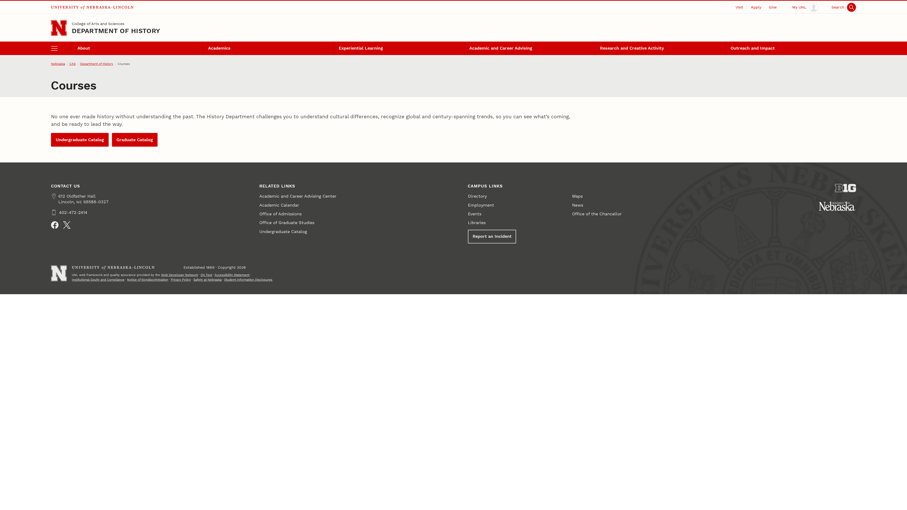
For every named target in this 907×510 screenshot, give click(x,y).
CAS (72, 64)
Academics (219, 48)
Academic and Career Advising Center (297, 196)
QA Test (206, 275)
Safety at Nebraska (207, 279)
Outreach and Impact (753, 48)
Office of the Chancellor (597, 213)
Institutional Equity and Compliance (98, 279)
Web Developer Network (179, 275)
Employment (481, 205)
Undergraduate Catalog (80, 139)
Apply (756, 7)
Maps (577, 196)
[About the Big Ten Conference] (845, 188)
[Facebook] (55, 225)
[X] (67, 225)
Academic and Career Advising (500, 48)
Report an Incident (492, 236)
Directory (477, 196)
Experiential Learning (361, 48)
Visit (739, 7)
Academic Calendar (279, 205)
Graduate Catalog (134, 139)
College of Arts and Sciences (98, 23)
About (83, 48)
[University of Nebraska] (837, 206)
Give (773, 7)
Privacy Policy (181, 279)
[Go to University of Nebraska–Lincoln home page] (59, 28)
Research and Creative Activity (632, 48)
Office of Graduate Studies (286, 222)
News (577, 205)
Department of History (116, 31)
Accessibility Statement (231, 275)
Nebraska (58, 64)
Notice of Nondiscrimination (147, 279)
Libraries (477, 222)
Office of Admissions (280, 213)
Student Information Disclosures (248, 279)
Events (474, 213)
